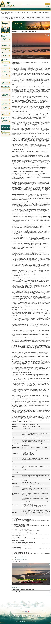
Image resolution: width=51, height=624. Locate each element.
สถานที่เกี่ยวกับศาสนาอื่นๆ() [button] (5, 76)
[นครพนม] (31, 25)
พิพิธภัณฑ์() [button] (4, 56)
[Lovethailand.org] (7, 4)
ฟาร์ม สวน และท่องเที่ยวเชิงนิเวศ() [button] (5, 127)
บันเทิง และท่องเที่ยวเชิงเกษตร (22, 557)
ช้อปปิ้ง (3, 131)
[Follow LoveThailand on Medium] (40, 616)
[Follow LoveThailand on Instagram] (22, 616)
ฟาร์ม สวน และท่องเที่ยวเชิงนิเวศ (21, 559)
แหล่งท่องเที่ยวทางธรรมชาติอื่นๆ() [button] (5, 113)
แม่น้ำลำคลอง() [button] (5, 104)
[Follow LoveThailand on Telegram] (37, 616)
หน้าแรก (47, 6)
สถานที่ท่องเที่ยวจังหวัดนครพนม (27, 12)
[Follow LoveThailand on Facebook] (15, 616)
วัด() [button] (4, 67)
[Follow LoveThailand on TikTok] (33, 616)
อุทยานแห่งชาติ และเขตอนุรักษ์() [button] (5, 90)
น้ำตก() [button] (5, 99)
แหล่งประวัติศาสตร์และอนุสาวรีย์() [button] (5, 39)
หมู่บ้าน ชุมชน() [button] (5, 83)
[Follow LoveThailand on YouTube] (26, 616)
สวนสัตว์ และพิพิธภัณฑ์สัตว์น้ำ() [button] (5, 121)
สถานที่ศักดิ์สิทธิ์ (5, 65)
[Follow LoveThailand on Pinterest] (19, 616)
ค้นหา (48, 4)
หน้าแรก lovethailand (4, 12)
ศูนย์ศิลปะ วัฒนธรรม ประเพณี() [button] (5, 51)
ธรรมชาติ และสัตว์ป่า (6, 86)
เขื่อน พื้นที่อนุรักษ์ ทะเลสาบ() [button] (5, 95)
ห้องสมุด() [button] (5, 62)
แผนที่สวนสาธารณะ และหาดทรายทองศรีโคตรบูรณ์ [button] (23, 589)
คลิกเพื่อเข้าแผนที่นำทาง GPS (17, 587)
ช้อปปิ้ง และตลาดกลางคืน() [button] (5, 134)
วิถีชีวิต (3, 80)
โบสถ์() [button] (4, 71)
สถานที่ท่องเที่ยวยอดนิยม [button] (16, 591)
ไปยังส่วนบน (48, 595)
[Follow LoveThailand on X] (29, 616)
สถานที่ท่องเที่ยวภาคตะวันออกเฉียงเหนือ (14, 12)
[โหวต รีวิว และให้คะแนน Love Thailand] (5, 27)
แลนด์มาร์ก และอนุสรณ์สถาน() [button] (5, 45)
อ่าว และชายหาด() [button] (5, 108)
